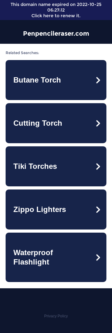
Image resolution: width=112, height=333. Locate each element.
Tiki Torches (35, 166)
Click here (42, 15)
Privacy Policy (56, 316)
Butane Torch (37, 80)
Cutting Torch (37, 123)
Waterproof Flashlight (33, 257)
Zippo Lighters (39, 209)
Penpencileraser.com (56, 33)
